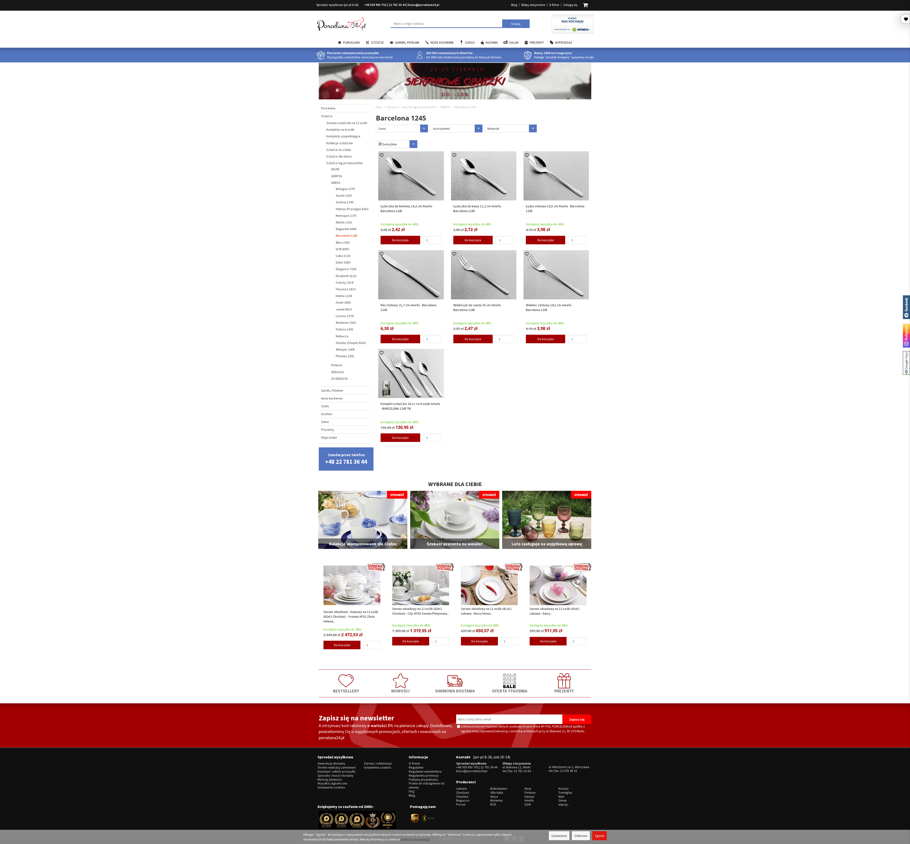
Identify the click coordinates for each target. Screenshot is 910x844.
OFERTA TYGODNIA (509, 691)
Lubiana (461, 789)
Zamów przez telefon (346, 458)
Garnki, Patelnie (407, 42)
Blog (514, 5)
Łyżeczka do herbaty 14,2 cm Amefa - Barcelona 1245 (407, 208)
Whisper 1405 (345, 349)
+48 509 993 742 (375, 5)
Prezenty (537, 42)
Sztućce (377, 42)
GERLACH (337, 372)
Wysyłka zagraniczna (332, 783)
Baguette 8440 (346, 229)
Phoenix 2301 (345, 356)
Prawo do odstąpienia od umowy (426, 785)
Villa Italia (496, 793)
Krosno (563, 789)
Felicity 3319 (344, 282)
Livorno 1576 (345, 316)
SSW (527, 804)
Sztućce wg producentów (344, 163)
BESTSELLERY (346, 691)
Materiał (493, 128)
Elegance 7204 (346, 269)
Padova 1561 (345, 329)
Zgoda (599, 836)
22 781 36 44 (397, 5)
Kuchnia (492, 42)
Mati (561, 797)
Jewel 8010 (344, 309)
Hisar (528, 789)
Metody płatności (330, 780)
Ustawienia (559, 836)
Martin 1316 (344, 222)
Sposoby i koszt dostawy (336, 776)
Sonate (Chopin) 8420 (351, 343)
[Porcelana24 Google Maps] (906, 363)
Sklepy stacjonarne (533, 5)
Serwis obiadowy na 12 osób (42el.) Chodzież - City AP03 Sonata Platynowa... (420, 611)
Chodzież (462, 793)
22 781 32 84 (522, 771)
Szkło (470, 42)
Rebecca (342, 336)
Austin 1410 (344, 195)
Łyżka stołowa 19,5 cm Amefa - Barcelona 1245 (555, 208)
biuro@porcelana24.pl (423, 5)
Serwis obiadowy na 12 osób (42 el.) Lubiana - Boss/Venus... (486, 611)
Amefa (529, 800)
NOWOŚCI (400, 691)
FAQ (411, 791)
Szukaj (515, 24)
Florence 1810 (346, 289)
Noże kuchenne (442, 42)
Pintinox (336, 365)
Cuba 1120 (343, 256)
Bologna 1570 (345, 189)
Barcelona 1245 (346, 235)
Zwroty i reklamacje (378, 763)
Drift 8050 (342, 249)
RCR (493, 804)
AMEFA (335, 183)
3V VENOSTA (339, 378)
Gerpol (529, 797)
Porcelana (351, 42)
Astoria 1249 (344, 202)
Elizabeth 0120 (346, 276)
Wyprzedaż (563, 42)
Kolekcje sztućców (339, 143)
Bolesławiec (499, 789)
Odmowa (580, 836)
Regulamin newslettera (425, 772)
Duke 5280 (343, 262)
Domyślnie (389, 144)
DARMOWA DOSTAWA (455, 691)
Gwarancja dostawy (331, 763)
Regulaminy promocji (423, 776)
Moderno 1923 (346, 322)
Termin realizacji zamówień (337, 767)
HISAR (335, 169)
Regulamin (416, 767)
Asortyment (441, 128)
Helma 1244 (344, 296)
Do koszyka (400, 240)
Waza (494, 797)
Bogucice (462, 800)
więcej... (563, 804)
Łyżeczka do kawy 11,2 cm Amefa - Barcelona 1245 (477, 208)
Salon (514, 42)
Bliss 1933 (343, 242)
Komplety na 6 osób (340, 129)
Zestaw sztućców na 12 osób (346, 123)
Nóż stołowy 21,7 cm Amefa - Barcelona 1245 (408, 307)
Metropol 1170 (346, 215)
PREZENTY (564, 691)
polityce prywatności (415, 839)
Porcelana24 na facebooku (906, 307)
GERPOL (336, 176)
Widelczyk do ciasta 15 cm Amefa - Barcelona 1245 (477, 307)
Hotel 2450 (343, 302)
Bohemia (496, 800)
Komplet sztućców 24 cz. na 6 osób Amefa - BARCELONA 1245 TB (410, 406)
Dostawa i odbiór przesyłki (336, 772)
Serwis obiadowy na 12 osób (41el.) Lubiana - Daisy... (554, 611)
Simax (562, 800)
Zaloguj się (570, 5)
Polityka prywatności (423, 780)
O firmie (554, 5)
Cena (382, 128)
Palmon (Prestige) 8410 (352, 209)
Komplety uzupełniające (343, 136)
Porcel (460, 804)
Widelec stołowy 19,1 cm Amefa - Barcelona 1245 (549, 307)
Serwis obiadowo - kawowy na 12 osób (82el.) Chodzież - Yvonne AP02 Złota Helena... (350, 616)
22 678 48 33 (568, 771)
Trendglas (565, 793)
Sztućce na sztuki (338, 150)
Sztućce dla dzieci (339, 156)
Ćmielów (462, 797)
